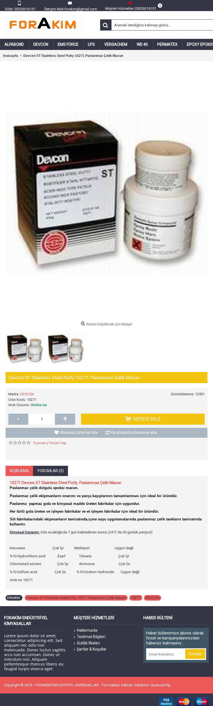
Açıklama (19, 471)
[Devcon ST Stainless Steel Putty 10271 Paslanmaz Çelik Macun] (106, 193)
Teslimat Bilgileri (91, 636)
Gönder (195, 653)
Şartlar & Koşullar (91, 649)
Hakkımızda (87, 630)
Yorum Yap (57, 443)
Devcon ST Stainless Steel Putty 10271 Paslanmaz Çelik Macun (76, 598)
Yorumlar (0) (50, 471)
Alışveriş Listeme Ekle (79, 432)
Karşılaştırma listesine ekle (134, 432)
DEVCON (27, 394)
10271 (136, 598)
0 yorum (39, 443)
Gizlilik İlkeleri (88, 643)
